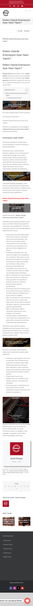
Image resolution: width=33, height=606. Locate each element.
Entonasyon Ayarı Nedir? (14, 98)
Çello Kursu (7, 553)
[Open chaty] (27, 601)
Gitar (4, 470)
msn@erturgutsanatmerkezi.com (16, 3)
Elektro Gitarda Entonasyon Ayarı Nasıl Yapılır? (16, 94)
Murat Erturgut (16, 458)
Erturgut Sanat (7, 73)
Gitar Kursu (7, 540)
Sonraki (26, 31)
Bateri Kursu (7, 557)
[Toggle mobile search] (26, 11)
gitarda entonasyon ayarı (17, 472)
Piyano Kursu (8, 548)
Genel (25, 469)
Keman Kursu (8, 544)
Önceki (20, 31)
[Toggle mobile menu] (29, 11)
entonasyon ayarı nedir (14, 470)
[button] (4, 521)
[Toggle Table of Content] (26, 90)
